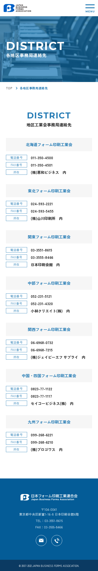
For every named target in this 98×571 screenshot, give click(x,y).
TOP (9, 88)
